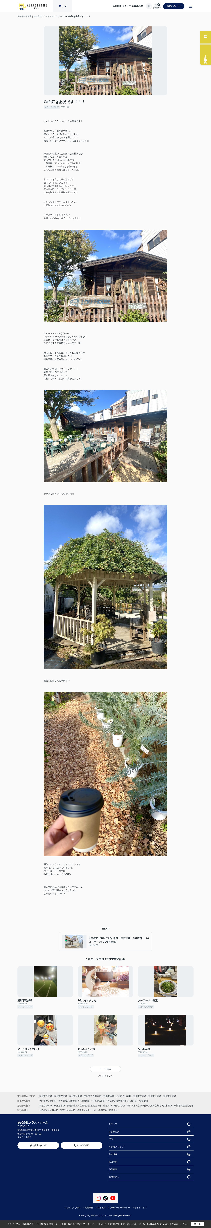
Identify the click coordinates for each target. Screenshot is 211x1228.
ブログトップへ (105, 1075)
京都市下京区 (169, 1096)
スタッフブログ (52, 107)
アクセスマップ (116, 1146)
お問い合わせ (173, 6)
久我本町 (133, 1101)
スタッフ (126, 6)
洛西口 (63, 1110)
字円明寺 (43, 1101)
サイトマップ (141, 1207)
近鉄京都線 (119, 1105)
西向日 (55, 1110)
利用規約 (101, 1207)
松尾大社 (113, 1110)
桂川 (88, 1110)
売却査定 (113, 1169)
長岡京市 (97, 1096)
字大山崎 (63, 1101)
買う (61, 6)
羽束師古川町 (99, 1101)
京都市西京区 (45, 1096)
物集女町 (143, 1101)
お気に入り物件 (73, 1207)
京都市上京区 (154, 1096)
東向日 (72, 1110)
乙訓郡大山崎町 (123, 1096)
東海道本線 (59, 1105)
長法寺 (110, 1101)
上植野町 (73, 1101)
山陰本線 (108, 1105)
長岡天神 (102, 1110)
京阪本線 (131, 1105)
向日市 (87, 1096)
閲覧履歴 (89, 1207)
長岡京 (80, 1110)
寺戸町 (53, 1101)
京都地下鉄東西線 (164, 1105)
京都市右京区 (60, 1096)
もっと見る (105, 1069)
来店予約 (113, 1162)
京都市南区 (108, 1096)
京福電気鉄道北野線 (183, 1105)
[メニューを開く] (191, 6)
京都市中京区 (139, 1096)
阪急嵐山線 (72, 1105)
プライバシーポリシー (120, 1207)
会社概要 (117, 6)
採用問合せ (114, 1177)
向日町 (42, 1110)
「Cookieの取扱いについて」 (157, 1224)
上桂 (94, 1110)
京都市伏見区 (75, 1096)
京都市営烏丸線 (145, 1105)
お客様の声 (137, 6)
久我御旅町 (85, 1101)
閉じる (197, 1224)
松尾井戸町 (121, 1101)
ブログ (112, 1139)
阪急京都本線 (46, 1105)
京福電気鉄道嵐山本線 (91, 1105)
